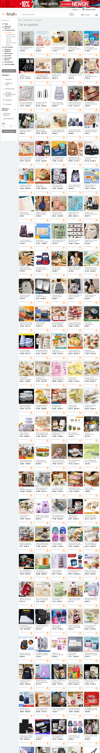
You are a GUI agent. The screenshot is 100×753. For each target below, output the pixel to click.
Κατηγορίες (5, 20)
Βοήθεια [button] (75, 9)
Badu (20, 20)
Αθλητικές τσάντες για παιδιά (11, 41)
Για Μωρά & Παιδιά (28, 20)
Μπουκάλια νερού (11, 36)
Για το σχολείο (8, 32)
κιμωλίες (8, 39)
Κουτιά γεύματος (10, 34)
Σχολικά (8, 45)
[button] (3, 14)
